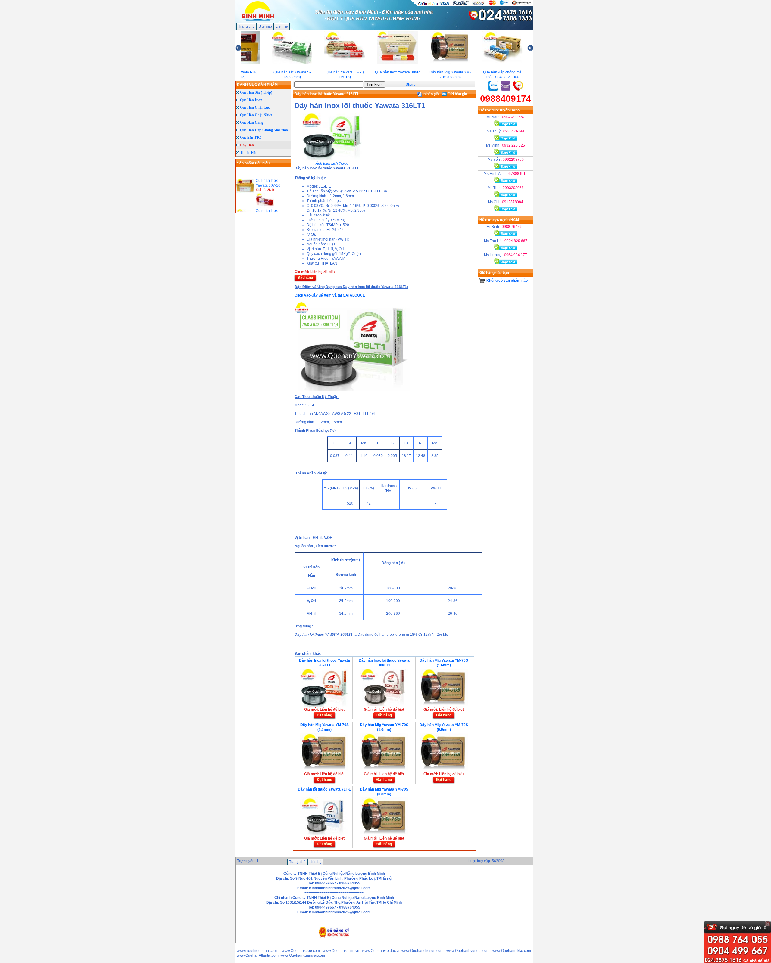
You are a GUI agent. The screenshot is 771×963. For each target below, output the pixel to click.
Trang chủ (246, 26)
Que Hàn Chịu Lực (255, 107)
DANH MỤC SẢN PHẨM (257, 85)
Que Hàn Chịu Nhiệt (256, 115)
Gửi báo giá (457, 94)
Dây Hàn (247, 145)
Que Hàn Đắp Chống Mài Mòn (264, 130)
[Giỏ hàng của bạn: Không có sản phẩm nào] (482, 280)
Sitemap (265, 26)
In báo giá (430, 94)
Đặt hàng (305, 277)
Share (411, 84)
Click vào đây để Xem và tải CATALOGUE (330, 295)
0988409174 (505, 99)
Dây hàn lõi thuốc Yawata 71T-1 (324, 789)
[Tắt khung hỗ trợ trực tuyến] (767, 923)
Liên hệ (282, 26)
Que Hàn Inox (251, 100)
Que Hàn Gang (251, 122)
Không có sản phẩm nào (507, 280)
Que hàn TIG (250, 137)
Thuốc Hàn (249, 153)
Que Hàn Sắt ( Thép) (256, 92)
